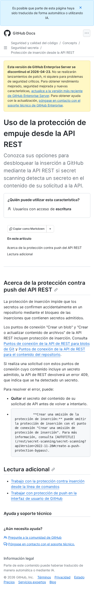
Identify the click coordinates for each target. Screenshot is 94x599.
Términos (44, 577)
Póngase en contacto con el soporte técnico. (41, 544)
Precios (9, 582)
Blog (53, 582)
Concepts (70, 43)
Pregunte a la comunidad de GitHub (35, 537)
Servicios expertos (32, 582)
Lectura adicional (27, 469)
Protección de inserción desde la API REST (42, 52)
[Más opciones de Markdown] (50, 228)
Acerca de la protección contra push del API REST (44, 286)
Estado (79, 577)
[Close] (81, 7)
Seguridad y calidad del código (34, 43)
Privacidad (62, 577)
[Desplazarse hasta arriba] (84, 589)
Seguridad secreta (25, 48)
